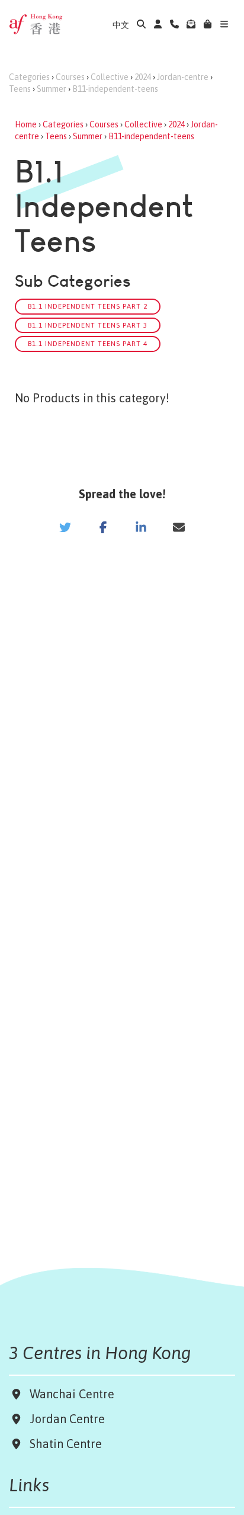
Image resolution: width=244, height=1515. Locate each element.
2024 (142, 77)
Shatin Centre (63, 1443)
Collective (110, 77)
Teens (20, 89)
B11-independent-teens (115, 89)
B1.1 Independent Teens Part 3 (87, 325)
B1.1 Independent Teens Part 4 (87, 343)
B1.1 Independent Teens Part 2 (87, 306)
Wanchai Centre (73, 1394)
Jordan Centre (64, 1419)
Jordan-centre (182, 77)
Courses (70, 77)
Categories (29, 77)
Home (26, 124)
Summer (51, 89)
